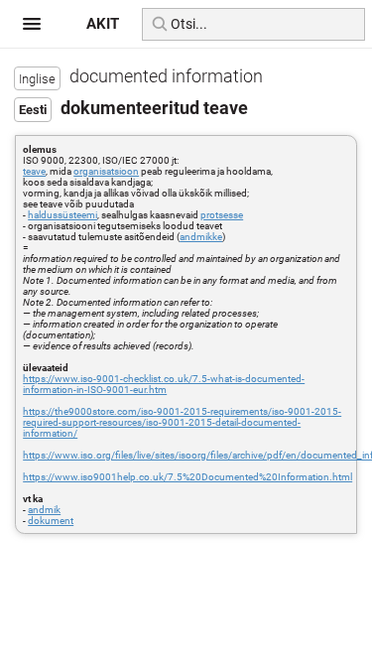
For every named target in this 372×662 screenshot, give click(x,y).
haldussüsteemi (62, 214)
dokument (50, 520)
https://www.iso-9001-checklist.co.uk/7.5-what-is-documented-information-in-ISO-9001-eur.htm (164, 384)
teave (34, 171)
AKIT (102, 24)
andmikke (201, 236)
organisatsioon (106, 171)
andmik (44, 509)
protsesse (221, 214)
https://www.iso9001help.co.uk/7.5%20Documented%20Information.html (187, 476)
